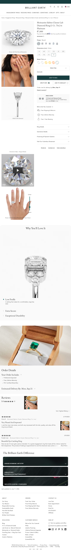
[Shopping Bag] (62, 7)
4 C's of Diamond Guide (9, 525)
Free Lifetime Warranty (10, 380)
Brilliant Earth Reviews (8, 515)
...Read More (63, 446)
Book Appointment (53, 503)
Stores (50, 506)
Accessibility (28, 537)
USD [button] (41, 549)
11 (48, 54)
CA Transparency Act (42, 546)
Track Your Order (30, 501)
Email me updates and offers (59, 525)
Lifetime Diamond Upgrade (33, 530)
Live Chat (51, 501)
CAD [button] (34, 549)
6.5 (44, 51)
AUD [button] (30, 549)
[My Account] (54, 7)
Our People (5, 512)
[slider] (29, 207)
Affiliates (50, 512)
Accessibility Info (30, 539)
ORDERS (27, 498)
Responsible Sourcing (8, 506)
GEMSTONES (44, 12)
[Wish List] (58, 7)
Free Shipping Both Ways (32, 506)
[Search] (50, 7)
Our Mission (5, 503)
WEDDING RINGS (26, 12)
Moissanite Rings (20, 17)
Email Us (50, 508)
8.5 (63, 51)
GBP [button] (37, 549)
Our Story (5, 501)
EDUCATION (6, 520)
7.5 (53, 51)
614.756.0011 (52, 510)
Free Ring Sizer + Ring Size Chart (11, 532)
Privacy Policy (43, 545)
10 (44, 54)
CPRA (51, 546)
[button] (53, 126)
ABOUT (62, 12)
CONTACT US (52, 498)
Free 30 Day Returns (31, 503)
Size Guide (39, 71)
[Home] (35, 7)
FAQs (26, 525)
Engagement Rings (10, 17)
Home (3, 17)
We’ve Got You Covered (32, 523)
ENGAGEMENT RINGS (13, 12)
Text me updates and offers (58, 523)
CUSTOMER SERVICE (31, 520)
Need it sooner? (41, 90)
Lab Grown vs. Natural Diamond (11, 528)
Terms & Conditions (33, 545)
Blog (3, 523)
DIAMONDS (35, 12)
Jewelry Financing (30, 528)
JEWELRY (52, 12)
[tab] (35, 461)
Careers (4, 534)
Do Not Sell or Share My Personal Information (23, 546)
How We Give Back (7, 510)
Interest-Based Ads (54, 545)
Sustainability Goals (7, 508)
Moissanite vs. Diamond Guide (11, 530)
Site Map (57, 546)
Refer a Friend (29, 534)
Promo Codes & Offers (31, 532)
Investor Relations (7, 537)
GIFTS (57, 12)
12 (53, 54)
